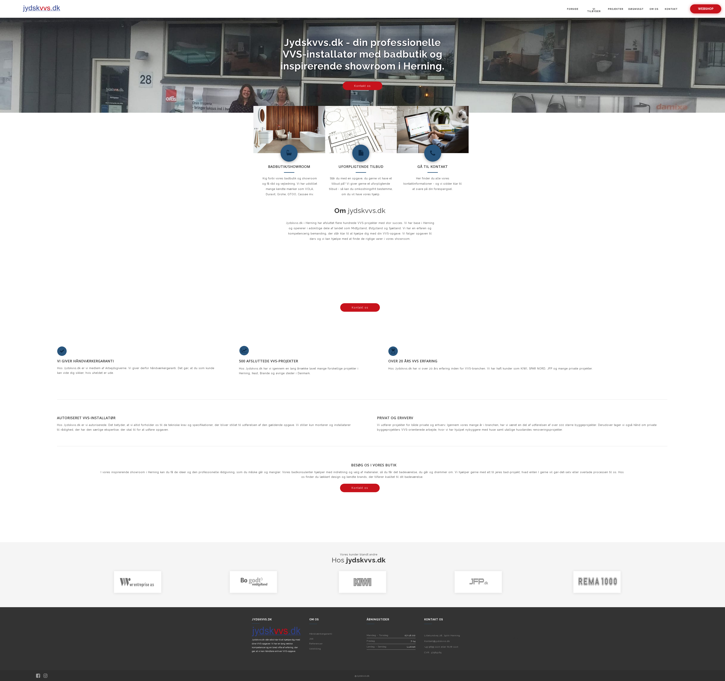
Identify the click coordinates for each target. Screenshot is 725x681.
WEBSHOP (705, 9)
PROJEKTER (615, 9)
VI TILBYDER (594, 10)
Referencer (316, 643)
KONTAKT (671, 9)
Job (311, 639)
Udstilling (315, 649)
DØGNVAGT (636, 9)
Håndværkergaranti (320, 634)
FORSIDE (572, 9)
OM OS (653, 9)
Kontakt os (362, 85)
